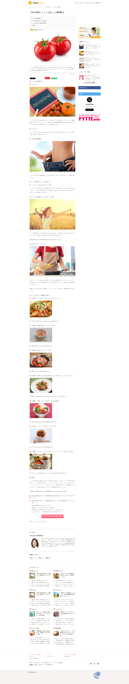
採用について (41, 664)
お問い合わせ (37, 662)
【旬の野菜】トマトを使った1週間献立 (53, 7)
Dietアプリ (98, 2)
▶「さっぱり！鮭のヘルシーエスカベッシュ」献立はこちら (44, 321)
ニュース (82, 2)
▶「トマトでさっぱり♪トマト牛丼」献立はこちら (41, 447)
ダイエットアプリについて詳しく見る (52, 516)
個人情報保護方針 (48, 664)
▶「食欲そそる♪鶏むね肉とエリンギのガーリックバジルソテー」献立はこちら (48, 396)
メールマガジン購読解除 (57, 662)
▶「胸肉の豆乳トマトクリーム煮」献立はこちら (41, 345)
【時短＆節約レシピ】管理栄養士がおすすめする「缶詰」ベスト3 (45, 239)
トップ (76, 2)
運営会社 (36, 664)
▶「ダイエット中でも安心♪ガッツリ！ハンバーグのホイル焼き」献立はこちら (48, 473)
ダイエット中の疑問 (33, 658)
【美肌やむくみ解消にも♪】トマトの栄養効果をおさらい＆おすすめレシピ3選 (48, 491)
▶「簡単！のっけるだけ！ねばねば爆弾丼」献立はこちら (43, 421)
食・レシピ (38, 521)
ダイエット (41, 7)
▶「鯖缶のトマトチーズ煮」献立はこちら (40, 371)
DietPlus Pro (67, 656)
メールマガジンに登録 (89, 82)
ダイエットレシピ (90, 2)
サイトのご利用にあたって (46, 662)
